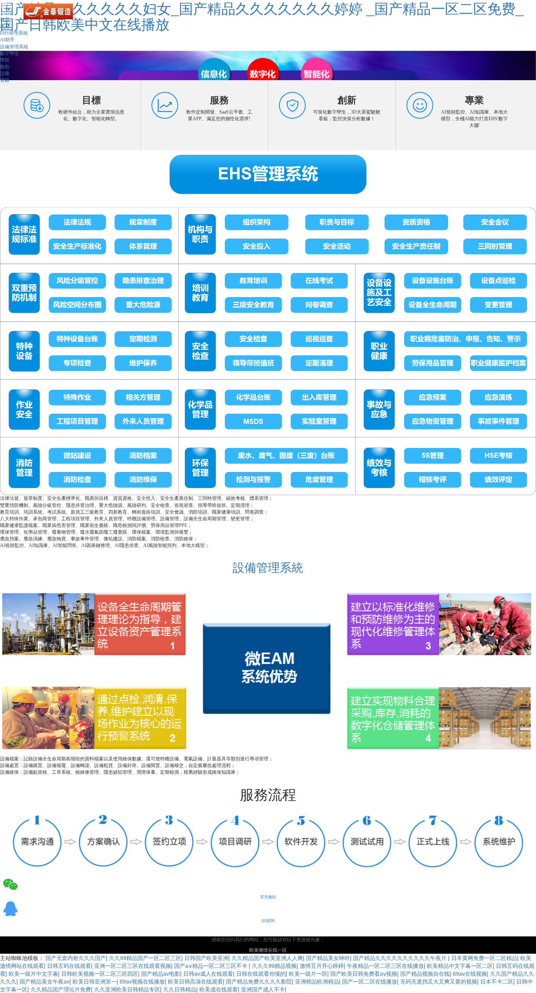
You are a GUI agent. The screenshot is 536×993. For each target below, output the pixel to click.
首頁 (4, 19)
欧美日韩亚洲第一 (95, 981)
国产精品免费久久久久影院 (259, 981)
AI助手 (7, 39)
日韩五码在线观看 (69, 965)
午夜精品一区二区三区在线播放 (385, 965)
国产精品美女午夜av (44, 981)
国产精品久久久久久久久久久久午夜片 (400, 958)
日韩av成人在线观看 (208, 973)
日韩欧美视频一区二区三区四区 (99, 973)
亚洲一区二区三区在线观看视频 (132, 965)
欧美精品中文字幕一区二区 (460, 965)
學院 (4, 60)
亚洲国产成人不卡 (263, 989)
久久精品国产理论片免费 (61, 989)
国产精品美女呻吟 (328, 958)
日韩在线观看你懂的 (261, 973)
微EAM (12, 4)
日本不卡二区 (496, 981)
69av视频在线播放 (142, 981)
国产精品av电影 (160, 973)
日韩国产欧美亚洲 (206, 958)
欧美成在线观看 (218, 989)
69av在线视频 (470, 973)
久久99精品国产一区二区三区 (145, 958)
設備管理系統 (14, 47)
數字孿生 (9, 53)
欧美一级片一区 (308, 973)
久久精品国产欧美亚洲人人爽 (267, 958)
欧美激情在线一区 (268, 950)
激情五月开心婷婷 (322, 965)
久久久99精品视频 (274, 965)
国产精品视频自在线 (425, 973)
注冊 (4, 73)
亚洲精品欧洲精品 (317, 981)
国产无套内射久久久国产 (76, 958)
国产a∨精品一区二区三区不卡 (211, 965)
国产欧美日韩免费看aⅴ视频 (363, 973)
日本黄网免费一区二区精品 (484, 958)
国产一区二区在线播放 (369, 981)
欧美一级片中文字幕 (33, 973)
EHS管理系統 (14, 33)
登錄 (4, 80)
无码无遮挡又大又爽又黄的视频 (438, 981)
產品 (4, 26)
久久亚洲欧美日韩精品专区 (127, 989)
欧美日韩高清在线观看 (195, 981)
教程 (4, 67)
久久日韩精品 (179, 989)
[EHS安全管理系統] (268, 322)
